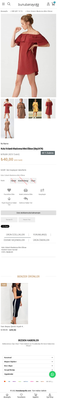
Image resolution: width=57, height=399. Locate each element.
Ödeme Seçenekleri (14, 240)
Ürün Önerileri (41, 240)
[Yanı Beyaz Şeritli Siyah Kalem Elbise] (14, 303)
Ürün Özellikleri (15, 235)
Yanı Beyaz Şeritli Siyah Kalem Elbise (13, 327)
